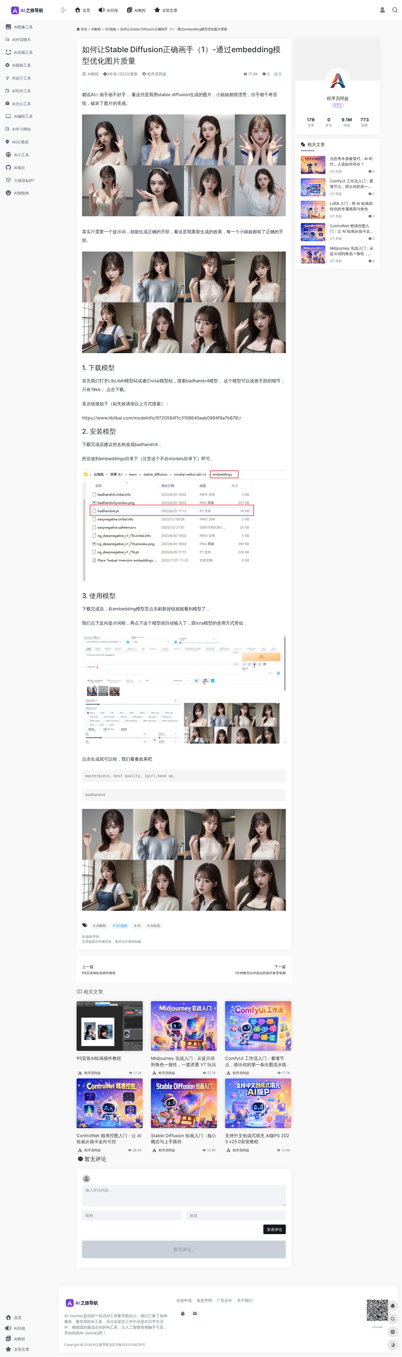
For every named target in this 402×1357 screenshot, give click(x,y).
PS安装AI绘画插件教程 (99, 1058)
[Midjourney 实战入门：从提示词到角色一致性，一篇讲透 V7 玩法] (313, 255)
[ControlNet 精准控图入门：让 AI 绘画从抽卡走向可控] (313, 232)
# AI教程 (99, 926)
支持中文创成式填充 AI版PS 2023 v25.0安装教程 (257, 1139)
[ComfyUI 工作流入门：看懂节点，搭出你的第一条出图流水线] (313, 187)
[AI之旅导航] (82, 1305)
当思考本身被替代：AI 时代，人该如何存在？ (351, 161)
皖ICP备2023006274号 (127, 1345)
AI (93, 94)
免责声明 (204, 1300)
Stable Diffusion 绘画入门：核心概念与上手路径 (183, 1139)
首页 (84, 29)
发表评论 (274, 1229)
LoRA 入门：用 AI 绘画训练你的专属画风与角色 (351, 206)
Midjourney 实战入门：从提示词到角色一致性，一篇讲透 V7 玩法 (183, 1061)
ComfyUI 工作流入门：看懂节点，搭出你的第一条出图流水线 (255, 1061)
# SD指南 (120, 926)
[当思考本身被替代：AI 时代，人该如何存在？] (313, 165)
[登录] (382, 10)
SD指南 (110, 29)
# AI (137, 926)
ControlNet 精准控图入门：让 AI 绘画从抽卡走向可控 (109, 1139)
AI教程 (96, 29)
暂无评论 (95, 1159)
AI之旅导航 (101, 1345)
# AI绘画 (153, 926)
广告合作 (224, 1300)
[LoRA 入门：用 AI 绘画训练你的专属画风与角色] (313, 210)
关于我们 (244, 1300)
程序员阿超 (156, 74)
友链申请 (184, 1300)
